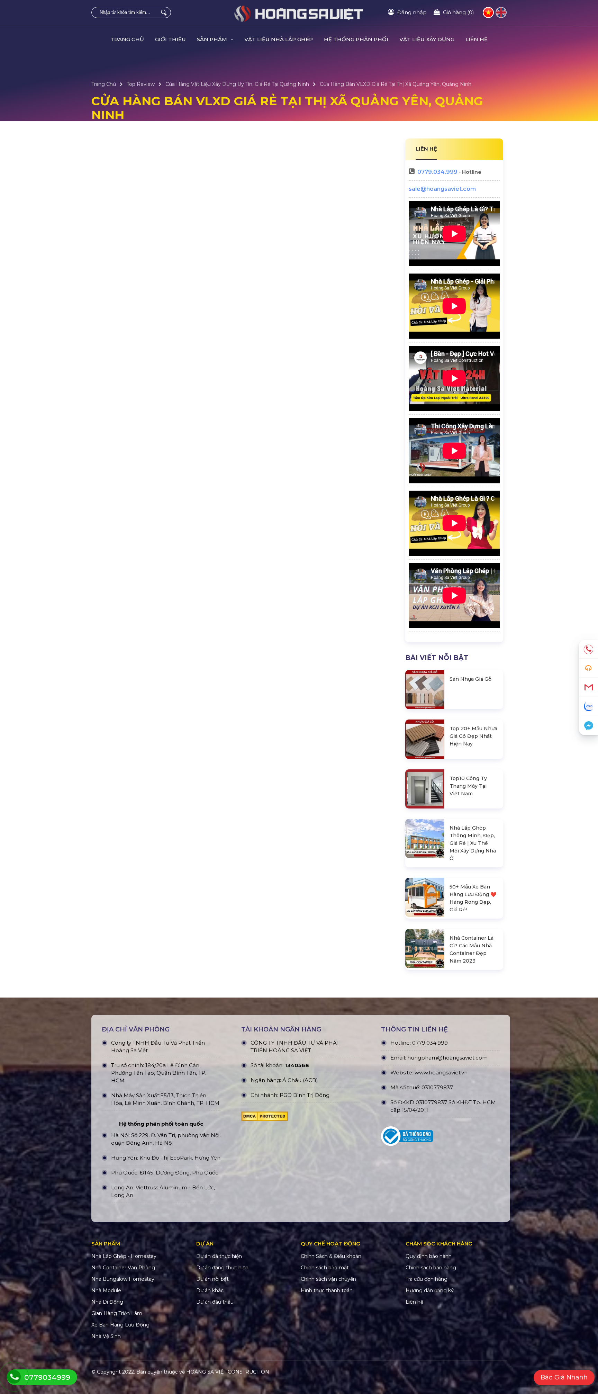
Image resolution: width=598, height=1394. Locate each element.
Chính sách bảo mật (325, 1268)
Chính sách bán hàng (431, 1268)
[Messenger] (588, 725)
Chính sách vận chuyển (328, 1279)
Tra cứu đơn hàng (426, 1279)
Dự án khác (210, 1290)
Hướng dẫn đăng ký (430, 1290)
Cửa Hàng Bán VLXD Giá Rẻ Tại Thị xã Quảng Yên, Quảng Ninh (395, 84)
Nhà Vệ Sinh (106, 1336)
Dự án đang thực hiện (222, 1268)
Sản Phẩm (212, 39)
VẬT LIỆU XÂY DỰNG (426, 39)
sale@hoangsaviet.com (442, 189)
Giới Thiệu (170, 39)
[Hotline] (588, 649)
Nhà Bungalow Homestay (122, 1279)
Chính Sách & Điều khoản (331, 1256)
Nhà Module (106, 1290)
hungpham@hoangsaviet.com (447, 1057)
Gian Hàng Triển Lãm (116, 1313)
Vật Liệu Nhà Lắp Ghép (278, 39)
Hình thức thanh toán (327, 1290)
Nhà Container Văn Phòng (123, 1268)
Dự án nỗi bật (212, 1279)
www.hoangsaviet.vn (441, 1072)
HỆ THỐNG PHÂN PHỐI (356, 39)
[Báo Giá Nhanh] (588, 668)
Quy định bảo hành (429, 1256)
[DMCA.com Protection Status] (264, 1118)
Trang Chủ (127, 39)
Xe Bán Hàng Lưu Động (120, 1325)
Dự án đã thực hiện (219, 1256)
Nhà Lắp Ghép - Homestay (123, 1256)
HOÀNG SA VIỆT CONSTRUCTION (227, 1372)
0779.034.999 (437, 172)
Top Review (141, 84)
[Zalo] (588, 706)
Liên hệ (476, 39)
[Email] (588, 687)
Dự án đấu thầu (215, 1302)
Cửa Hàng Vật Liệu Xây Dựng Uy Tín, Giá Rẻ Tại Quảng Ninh (237, 84)
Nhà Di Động (107, 1302)
